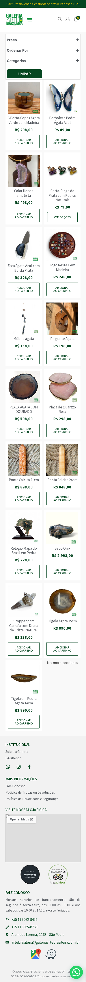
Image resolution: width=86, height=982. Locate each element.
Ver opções (62, 217)
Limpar (24, 74)
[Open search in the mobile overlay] (60, 19)
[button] (30, 20)
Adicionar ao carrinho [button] (24, 141)
